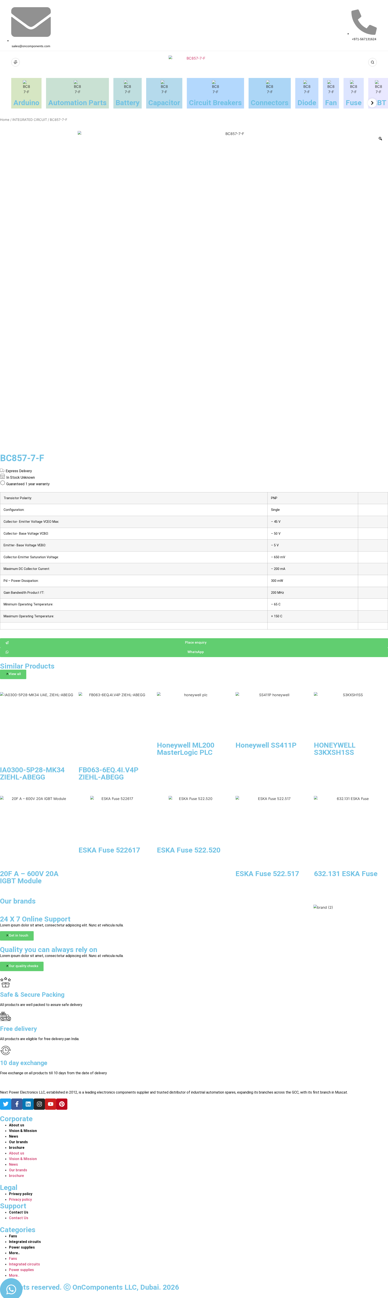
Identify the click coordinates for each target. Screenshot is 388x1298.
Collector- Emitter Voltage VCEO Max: (31, 521)
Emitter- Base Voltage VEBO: (25, 545)
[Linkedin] (28, 1104)
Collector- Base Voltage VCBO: (26, 533)
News (13, 1136)
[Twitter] (5, 1104)
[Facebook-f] (16, 1104)
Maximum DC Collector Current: (27, 569)
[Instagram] (39, 1104)
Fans (13, 1236)
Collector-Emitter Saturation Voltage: (31, 557)
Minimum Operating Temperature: (28, 604)
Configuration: (14, 510)
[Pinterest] (61, 1104)
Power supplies (22, 1247)
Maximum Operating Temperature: (29, 616)
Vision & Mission (23, 1131)
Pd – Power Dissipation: (21, 581)
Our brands (18, 1142)
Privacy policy (20, 1194)
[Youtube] (50, 1104)
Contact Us (18, 1212)
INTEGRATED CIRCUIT (29, 120)
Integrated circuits (25, 1242)
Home (4, 120)
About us (16, 1125)
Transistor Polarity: (18, 498)
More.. (14, 1253)
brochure (16, 1147)
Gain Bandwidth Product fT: (24, 592)
